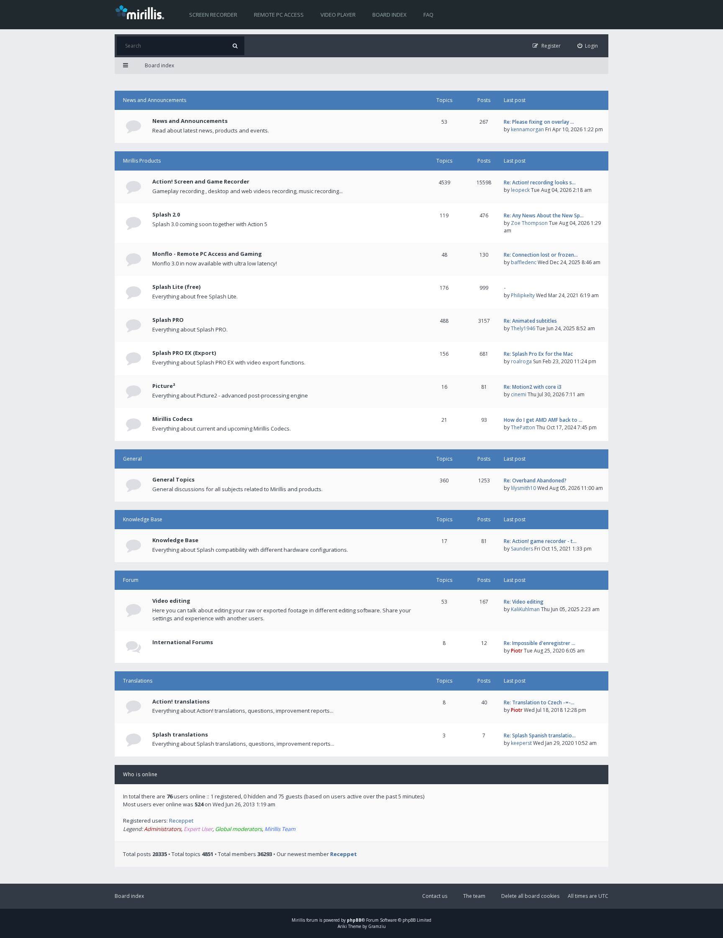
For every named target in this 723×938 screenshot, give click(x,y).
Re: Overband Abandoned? (535, 480)
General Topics (173, 479)
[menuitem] (588, 45)
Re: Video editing (524, 601)
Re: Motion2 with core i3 (532, 386)
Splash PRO (168, 320)
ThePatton (523, 427)
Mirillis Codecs (172, 419)
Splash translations (180, 734)
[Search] (235, 45)
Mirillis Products (142, 160)
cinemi (518, 394)
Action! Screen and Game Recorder (200, 181)
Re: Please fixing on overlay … (539, 121)
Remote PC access (279, 14)
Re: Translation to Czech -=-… (539, 702)
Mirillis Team (279, 829)
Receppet (181, 820)
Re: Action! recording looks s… (540, 182)
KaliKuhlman (525, 609)
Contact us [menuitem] (434, 896)
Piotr (517, 650)
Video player (338, 14)
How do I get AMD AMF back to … (543, 419)
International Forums (182, 642)
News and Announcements (154, 100)
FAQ (428, 14)
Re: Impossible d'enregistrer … (539, 643)
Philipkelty (523, 295)
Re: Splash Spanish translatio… (540, 735)
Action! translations (181, 701)
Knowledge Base (142, 519)
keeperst (521, 743)
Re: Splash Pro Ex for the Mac (538, 353)
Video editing (171, 600)
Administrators (162, 829)
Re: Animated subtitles (530, 320)
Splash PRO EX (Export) (184, 353)
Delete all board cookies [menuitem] (530, 896)
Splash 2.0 (166, 214)
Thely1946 (523, 328)
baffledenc (523, 262)
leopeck (520, 190)
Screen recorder (213, 14)
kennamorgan (527, 129)
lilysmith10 (523, 488)
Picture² (163, 386)
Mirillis (298, 920)
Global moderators (238, 829)
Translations (137, 680)
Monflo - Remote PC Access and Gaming (207, 253)
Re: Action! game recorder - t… (540, 541)
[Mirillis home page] (141, 11)
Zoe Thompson (529, 223)
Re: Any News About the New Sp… (544, 215)
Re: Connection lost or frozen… (541, 254)
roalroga (521, 361)
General (132, 458)
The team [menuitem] (474, 896)
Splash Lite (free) (176, 287)
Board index (389, 14)
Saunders (522, 548)
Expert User (198, 829)
